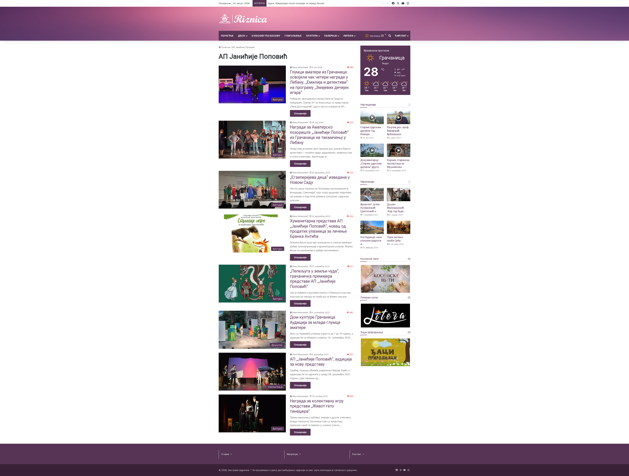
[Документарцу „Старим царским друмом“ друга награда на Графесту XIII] (372, 150)
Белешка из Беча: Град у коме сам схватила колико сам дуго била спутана (308, 3)
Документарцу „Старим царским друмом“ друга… (370, 164)
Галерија (330, 35)
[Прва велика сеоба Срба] (398, 227)
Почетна (227, 35)
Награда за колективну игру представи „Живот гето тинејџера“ (316, 406)
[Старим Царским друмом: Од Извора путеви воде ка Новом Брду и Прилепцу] (372, 117)
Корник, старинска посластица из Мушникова (398, 164)
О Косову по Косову (266, 35)
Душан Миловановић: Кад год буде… (396, 208)
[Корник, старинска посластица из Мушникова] (398, 150)
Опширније (300, 113)
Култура (312, 35)
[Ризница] (243, 18)
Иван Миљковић (300, 67)
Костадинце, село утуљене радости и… (371, 241)
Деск (241, 35)
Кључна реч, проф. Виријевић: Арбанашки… (398, 131)
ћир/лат (400, 35)
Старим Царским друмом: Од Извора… (370, 131)
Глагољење (293, 35)
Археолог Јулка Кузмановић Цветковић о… (370, 208)
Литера (348, 35)
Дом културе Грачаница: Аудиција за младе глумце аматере (315, 322)
